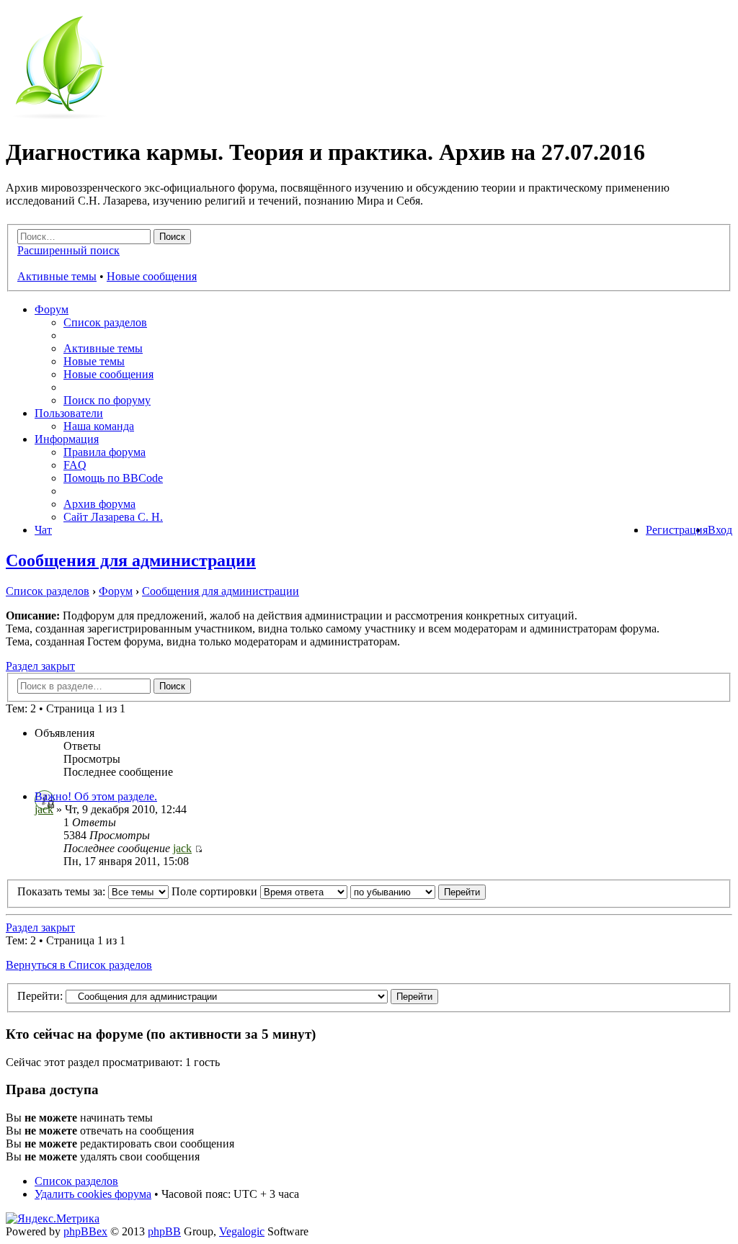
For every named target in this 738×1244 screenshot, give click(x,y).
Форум (51, 309)
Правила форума (104, 452)
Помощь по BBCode (113, 478)
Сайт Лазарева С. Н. (113, 517)
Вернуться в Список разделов (79, 965)
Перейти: (40, 996)
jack (44, 809)
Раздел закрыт (40, 666)
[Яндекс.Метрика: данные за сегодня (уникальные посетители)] (52, 1218)
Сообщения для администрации (131, 560)
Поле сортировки (216, 891)
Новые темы (94, 361)
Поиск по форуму (107, 400)
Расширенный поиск (68, 250)
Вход (720, 530)
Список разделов (105, 322)
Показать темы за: (62, 891)
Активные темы (57, 276)
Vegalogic (241, 1231)
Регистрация (677, 530)
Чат (43, 530)
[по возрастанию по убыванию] (418, 891)
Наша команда (98, 426)
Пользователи (69, 413)
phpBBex (85, 1231)
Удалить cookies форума (93, 1194)
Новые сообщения (152, 276)
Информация (67, 439)
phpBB (164, 1231)
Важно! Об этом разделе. (96, 796)
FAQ (74, 465)
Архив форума (99, 504)
